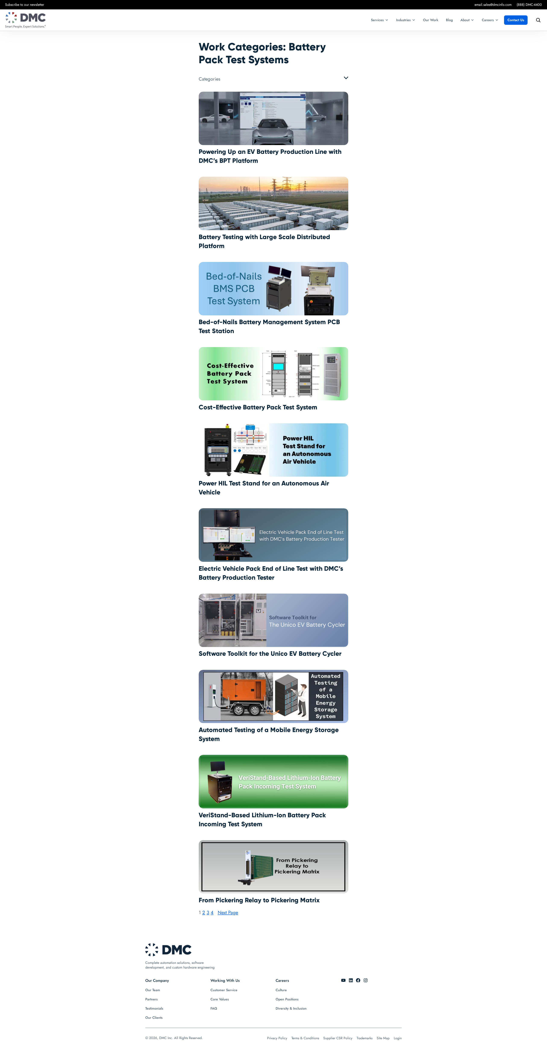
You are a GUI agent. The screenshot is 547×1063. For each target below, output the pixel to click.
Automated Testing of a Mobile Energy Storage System (269, 734)
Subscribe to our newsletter (24, 4)
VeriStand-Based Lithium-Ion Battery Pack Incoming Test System (262, 819)
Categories (209, 78)
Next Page (228, 912)
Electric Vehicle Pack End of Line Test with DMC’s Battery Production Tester (271, 573)
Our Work (430, 20)
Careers (488, 20)
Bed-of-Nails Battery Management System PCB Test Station (269, 326)
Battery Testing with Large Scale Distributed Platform (264, 241)
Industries (403, 20)
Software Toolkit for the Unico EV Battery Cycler (270, 653)
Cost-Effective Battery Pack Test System (258, 407)
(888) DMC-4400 (529, 4)
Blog (449, 20)
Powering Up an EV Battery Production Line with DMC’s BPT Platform (270, 156)
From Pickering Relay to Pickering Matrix (259, 900)
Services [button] (377, 20)
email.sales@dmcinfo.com (493, 4)
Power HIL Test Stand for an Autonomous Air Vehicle (264, 487)
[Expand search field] (537, 20)
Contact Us (515, 20)
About (464, 20)
